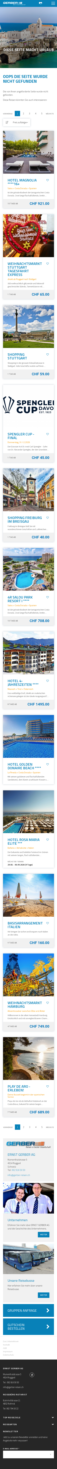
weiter (43, 1234)
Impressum (8, 1351)
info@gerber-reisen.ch (19, 1175)
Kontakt (6, 1344)
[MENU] (53, 3)
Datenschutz (8, 1354)
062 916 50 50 (18, 1170)
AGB (5, 1348)
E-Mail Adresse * (11, 1448)
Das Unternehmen (11, 1341)
